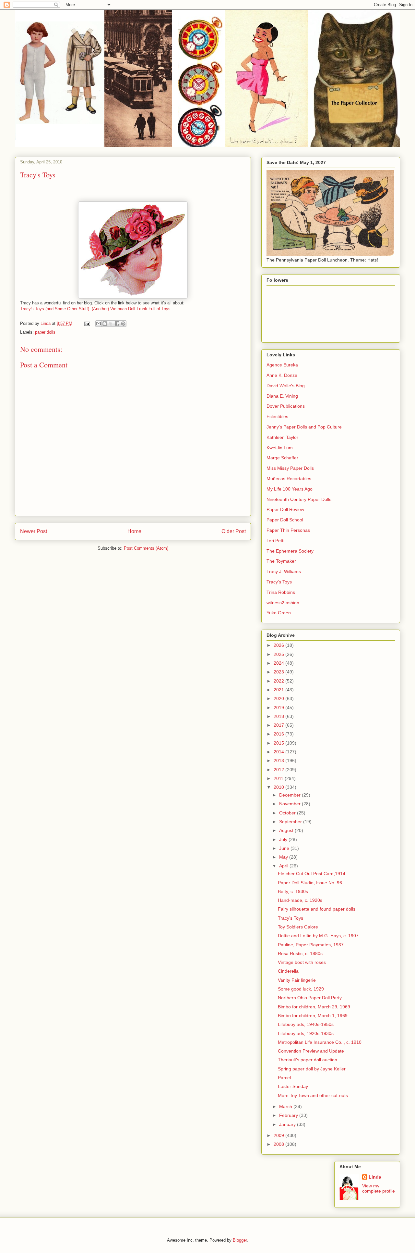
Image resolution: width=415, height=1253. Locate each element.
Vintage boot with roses (302, 962)
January (288, 1124)
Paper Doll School (285, 519)
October (288, 812)
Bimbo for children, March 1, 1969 (313, 1015)
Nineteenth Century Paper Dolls (299, 499)
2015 (279, 743)
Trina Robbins (281, 592)
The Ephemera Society (290, 551)
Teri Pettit (276, 540)
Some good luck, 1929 (301, 988)
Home (134, 531)
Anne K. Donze (282, 375)
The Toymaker (281, 561)
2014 (279, 751)
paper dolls (45, 332)
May (284, 857)
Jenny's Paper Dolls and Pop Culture (304, 426)
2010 (279, 787)
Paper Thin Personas (288, 530)
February (289, 1115)
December (290, 795)
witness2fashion (283, 602)
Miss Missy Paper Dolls (290, 468)
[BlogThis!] (104, 323)
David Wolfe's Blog (286, 385)
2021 (279, 689)
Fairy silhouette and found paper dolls (316, 909)
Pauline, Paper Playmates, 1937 (311, 944)
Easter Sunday (293, 1086)
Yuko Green (279, 612)
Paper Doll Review (285, 509)
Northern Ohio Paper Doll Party (310, 997)
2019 (279, 707)
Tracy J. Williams (284, 571)
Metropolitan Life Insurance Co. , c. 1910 (320, 1042)
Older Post (233, 531)
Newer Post (33, 531)
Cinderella (288, 971)
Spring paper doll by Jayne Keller (312, 1068)
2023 (279, 671)
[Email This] (98, 323)
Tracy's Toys (279, 581)
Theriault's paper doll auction (307, 1059)
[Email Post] (86, 323)
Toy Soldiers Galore (298, 926)
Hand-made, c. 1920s (300, 900)
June (284, 848)
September (291, 821)
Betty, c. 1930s (293, 891)
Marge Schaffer (282, 457)
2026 (279, 645)
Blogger (240, 1240)
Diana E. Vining (282, 396)
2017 (279, 725)
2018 (279, 716)
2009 (279, 1135)
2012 (279, 769)
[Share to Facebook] (117, 323)
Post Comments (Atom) (146, 548)
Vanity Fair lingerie (297, 980)
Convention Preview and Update (311, 1051)
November (290, 803)
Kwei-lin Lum (280, 447)
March (286, 1106)
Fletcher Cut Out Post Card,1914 (311, 873)
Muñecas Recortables (289, 478)
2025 (279, 654)
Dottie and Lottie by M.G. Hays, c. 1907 (318, 935)
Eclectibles (277, 416)
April (284, 865)
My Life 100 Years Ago (290, 489)
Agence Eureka (282, 364)
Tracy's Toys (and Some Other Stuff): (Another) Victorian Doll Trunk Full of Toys (95, 308)
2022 (279, 681)
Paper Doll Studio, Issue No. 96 (310, 882)
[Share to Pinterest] (123, 323)
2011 (279, 778)
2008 (279, 1144)
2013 (279, 760)
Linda (375, 1177)
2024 (279, 663)
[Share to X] (111, 323)
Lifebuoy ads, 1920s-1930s (306, 1033)
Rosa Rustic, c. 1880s (300, 953)
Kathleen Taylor (282, 437)
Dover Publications (286, 406)
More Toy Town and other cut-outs (313, 1095)
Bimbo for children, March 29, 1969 (314, 1006)
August (287, 830)
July (284, 839)
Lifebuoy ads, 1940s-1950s (306, 1024)
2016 (279, 733)
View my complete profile (378, 1188)
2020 (279, 698)
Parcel (284, 1077)
